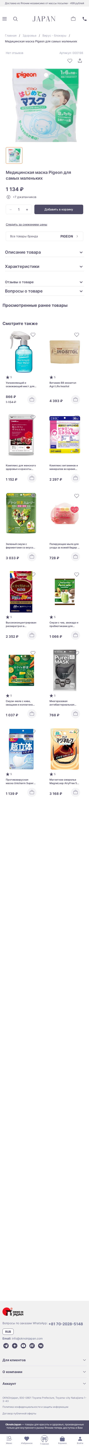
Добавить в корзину (58, 209)
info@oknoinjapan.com (27, 1338)
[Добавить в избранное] (70, 60)
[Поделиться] (80, 60)
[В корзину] (31, 399)
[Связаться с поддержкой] (84, 18)
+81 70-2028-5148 (65, 1324)
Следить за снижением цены (26, 224)
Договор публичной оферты (19, 1413)
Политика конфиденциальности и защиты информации (35, 1406)
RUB (8, 1331)
